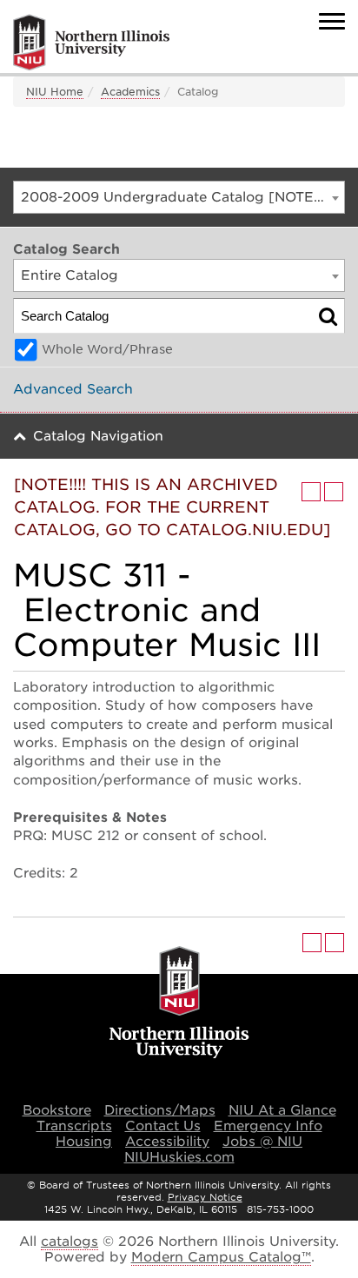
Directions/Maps (159, 1110)
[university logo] (179, 1003)
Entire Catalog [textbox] (69, 275)
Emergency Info (268, 1126)
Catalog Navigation (98, 436)
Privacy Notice (205, 1197)
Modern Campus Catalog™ (221, 1257)
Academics (130, 91)
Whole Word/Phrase (107, 349)
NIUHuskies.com (179, 1157)
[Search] (328, 316)
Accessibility (167, 1141)
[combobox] (179, 197)
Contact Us (163, 1126)
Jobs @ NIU (262, 1141)
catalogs (69, 1241)
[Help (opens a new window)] (333, 491)
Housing (84, 1141)
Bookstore (57, 1110)
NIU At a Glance (282, 1110)
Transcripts (74, 1126)
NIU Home (54, 91)
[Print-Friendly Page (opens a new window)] (311, 491)
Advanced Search (73, 389)
